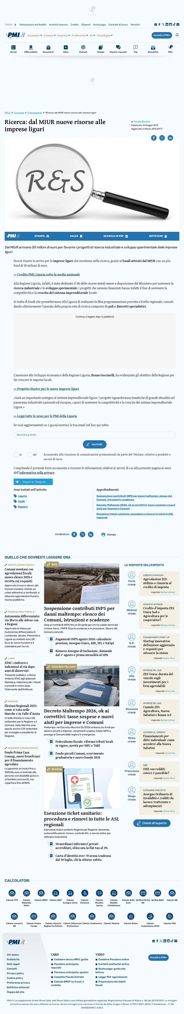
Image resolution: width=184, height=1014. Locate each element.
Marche (13, 701)
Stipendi (85, 24)
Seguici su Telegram (34, 481)
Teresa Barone (142, 121)
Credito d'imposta (153, 575)
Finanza (48, 35)
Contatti (12, 968)
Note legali (13, 964)
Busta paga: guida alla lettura (110, 970)
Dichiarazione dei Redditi (33, 24)
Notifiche (156, 236)
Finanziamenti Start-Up (156, 637)
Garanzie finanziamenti (23, 748)
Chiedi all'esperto (154, 823)
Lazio (11, 658)
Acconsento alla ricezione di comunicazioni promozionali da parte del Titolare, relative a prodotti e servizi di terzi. (107, 456)
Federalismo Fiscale (21, 611)
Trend (8, 24)
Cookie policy (15, 978)
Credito (75, 24)
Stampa (39, 236)
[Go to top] (156, 1002)
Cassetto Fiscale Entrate (69, 977)
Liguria (22, 496)
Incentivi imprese (58, 24)
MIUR (21, 501)
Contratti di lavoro (118, 24)
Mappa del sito (15, 992)
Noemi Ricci (169, 658)
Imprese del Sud (152, 670)
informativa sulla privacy (36, 472)
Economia (34, 35)
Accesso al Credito (154, 732)
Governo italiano (63, 666)
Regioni (23, 506)
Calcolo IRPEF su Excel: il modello (67, 983)
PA (91, 35)
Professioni (79, 35)
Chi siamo (13, 954)
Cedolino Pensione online (113, 959)
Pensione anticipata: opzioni (71, 972)
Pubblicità (13, 959)
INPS (54, 564)
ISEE (145, 765)
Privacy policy (15, 973)
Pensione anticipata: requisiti (65, 966)
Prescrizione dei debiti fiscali (110, 983)
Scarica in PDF (114, 236)
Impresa (62, 35)
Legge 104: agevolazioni (112, 977)
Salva (74, 236)
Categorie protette (154, 790)
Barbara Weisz (167, 592)
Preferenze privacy (18, 982)
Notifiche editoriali (18, 987)
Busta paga (99, 24)
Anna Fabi (170, 691)
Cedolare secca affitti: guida (71, 959)
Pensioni (135, 24)
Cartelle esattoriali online (113, 964)
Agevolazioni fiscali (21, 565)
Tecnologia (103, 35)
